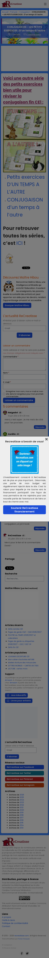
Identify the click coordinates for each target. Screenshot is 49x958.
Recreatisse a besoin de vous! (24, 441)
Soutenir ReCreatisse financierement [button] (24, 509)
